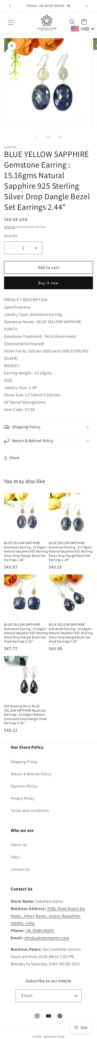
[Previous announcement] (10, 6)
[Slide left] (37, 137)
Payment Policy (24, 786)
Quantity (11, 235)
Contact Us (20, 869)
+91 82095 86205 (39, 930)
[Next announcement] (87, 6)
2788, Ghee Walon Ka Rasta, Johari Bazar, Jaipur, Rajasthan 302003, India (48, 916)
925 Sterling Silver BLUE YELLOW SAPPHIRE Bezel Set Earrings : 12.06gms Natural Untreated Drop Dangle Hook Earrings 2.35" (25, 714)
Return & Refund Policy (31, 773)
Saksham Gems (54, 1036)
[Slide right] (60, 137)
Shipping (9, 227)
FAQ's (15, 857)
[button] (11, 22)
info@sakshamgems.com (46, 937)
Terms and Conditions (30, 810)
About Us (19, 844)
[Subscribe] (75, 995)
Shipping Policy (24, 761)
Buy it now (48, 282)
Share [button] (14, 457)
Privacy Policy (22, 798)
